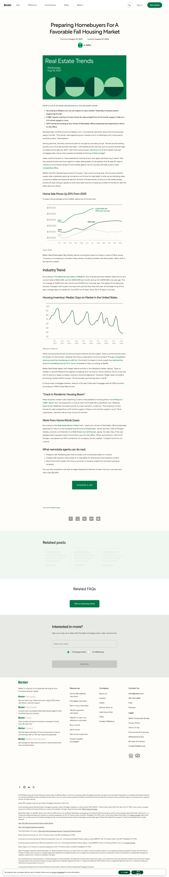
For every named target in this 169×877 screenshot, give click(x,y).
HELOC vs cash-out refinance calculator (78, 719)
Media (101, 703)
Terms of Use (134, 728)
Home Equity (50, 5)
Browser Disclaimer (137, 741)
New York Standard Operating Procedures (31, 827)
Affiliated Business (136, 737)
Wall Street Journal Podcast (84, 432)
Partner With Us (105, 707)
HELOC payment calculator (77, 711)
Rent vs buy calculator (79, 706)
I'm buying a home (79, 652)
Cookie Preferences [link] (137, 746)
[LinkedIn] (29, 787)
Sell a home (75, 730)
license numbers (135, 815)
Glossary (132, 707)
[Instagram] (24, 787)
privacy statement (58, 872)
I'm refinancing (98, 652)
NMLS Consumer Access (139, 718)
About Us (103, 694)
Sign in (140, 5)
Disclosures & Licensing (139, 732)
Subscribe (84, 664)
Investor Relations (106, 721)
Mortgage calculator (78, 701)
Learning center (106, 712)
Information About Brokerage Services (50, 831)
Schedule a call (84, 485)
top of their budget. (96, 153)
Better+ (80, 5)
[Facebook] (19, 787)
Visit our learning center (84, 604)
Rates (66, 5)
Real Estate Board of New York (70, 425)
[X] (33, 787)
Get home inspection (79, 734)
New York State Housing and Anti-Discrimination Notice (35, 823)
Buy (18, 5)
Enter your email (61, 644)
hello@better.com (136, 694)
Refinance (32, 5)
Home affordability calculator (78, 695)
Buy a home (75, 725)
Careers (102, 698)
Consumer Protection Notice (72, 831)
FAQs (101, 717)
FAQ (130, 703)
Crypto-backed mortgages (76, 740)
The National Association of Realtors (69, 277)
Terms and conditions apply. (51, 507)
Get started (154, 5)
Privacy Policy (134, 723)
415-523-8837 (135, 698)
